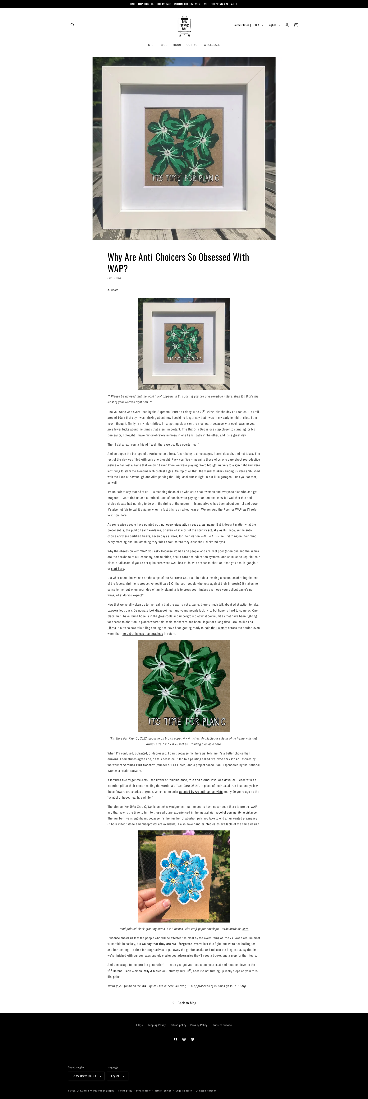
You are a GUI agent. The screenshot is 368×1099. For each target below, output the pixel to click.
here (218, 744)
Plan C (219, 765)
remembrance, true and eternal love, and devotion (202, 780)
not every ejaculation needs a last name (188, 524)
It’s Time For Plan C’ (225, 759)
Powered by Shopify (103, 1090)
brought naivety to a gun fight (227, 465)
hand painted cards (207, 824)
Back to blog (186, 1002)
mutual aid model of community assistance (228, 812)
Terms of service (163, 1090)
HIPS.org (240, 986)
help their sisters (216, 628)
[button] (72, 25)
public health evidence (146, 530)
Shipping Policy (156, 1025)
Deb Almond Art (85, 1090)
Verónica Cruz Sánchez (139, 765)
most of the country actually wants (204, 530)
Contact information (206, 1090)
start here (117, 568)
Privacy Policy (198, 1025)
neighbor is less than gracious (142, 633)
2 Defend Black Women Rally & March (135, 971)
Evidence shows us (120, 938)
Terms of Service (221, 1025)
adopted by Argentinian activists (201, 791)
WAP (145, 986)
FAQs (139, 1025)
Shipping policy (184, 1090)
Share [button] (114, 290)
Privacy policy (143, 1090)
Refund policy (178, 1025)
